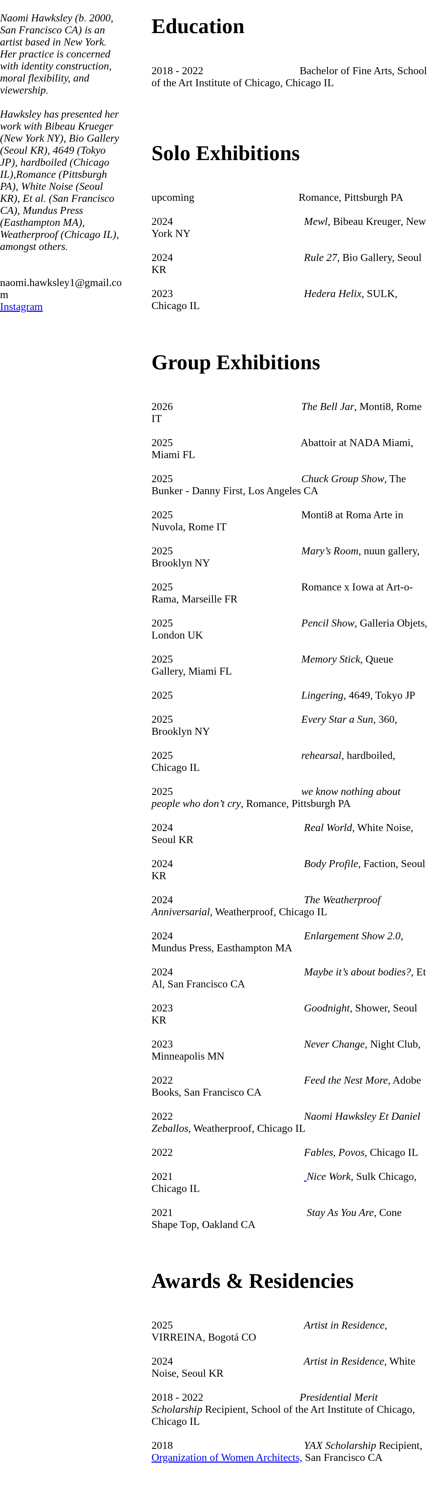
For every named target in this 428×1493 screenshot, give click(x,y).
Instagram (21, 306)
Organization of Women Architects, (226, 1457)
